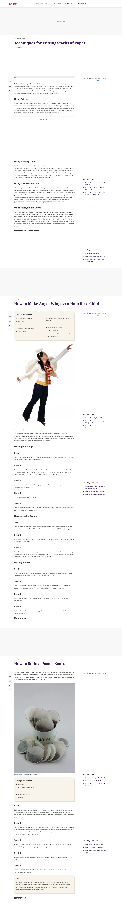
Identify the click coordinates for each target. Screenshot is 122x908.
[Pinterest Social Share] (10, 82)
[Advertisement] (61, 62)
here (98, 80)
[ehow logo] (13, 4)
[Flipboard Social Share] (10, 90)
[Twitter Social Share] (10, 86)
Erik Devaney (19, 47)
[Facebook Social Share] (10, 78)
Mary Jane (18, 668)
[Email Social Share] (10, 94)
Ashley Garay (19, 308)
